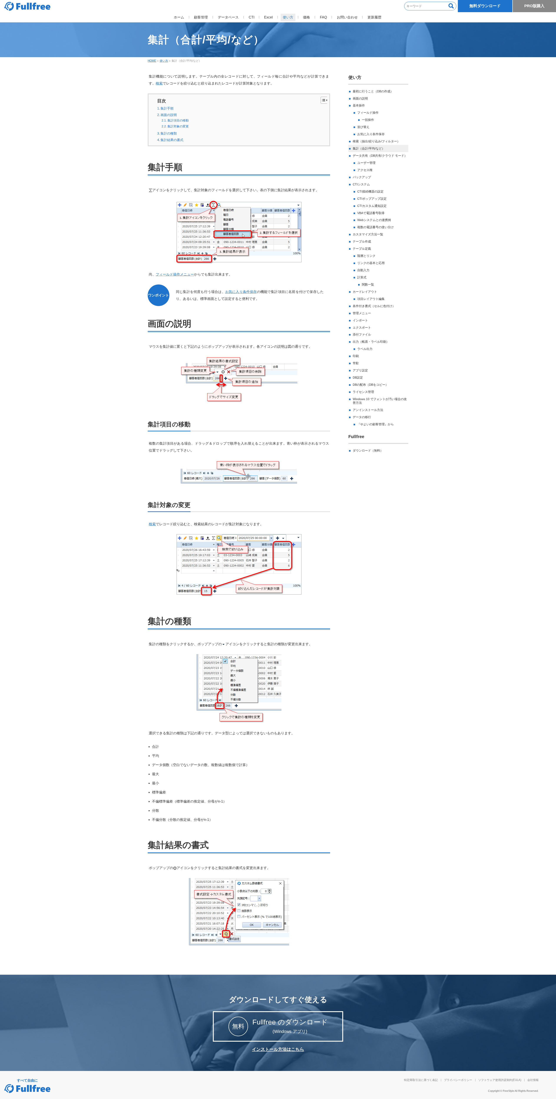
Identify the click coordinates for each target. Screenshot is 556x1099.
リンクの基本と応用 (371, 263)
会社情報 (533, 1080)
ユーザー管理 (366, 163)
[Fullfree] (27, 6)
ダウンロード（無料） (368, 450)
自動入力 (363, 270)
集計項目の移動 (178, 120)
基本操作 (359, 105)
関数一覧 (368, 284)
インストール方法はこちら (278, 1049)
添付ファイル (362, 334)
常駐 (356, 363)
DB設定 (358, 377)
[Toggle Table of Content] (322, 100)
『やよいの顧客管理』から (375, 424)
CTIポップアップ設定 (372, 198)
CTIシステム (361, 184)
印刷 (356, 356)
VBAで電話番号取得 (370, 213)
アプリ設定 (360, 370)
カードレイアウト (365, 291)
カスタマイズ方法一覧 (368, 234)
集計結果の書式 (172, 140)
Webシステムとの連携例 (374, 220)
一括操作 (368, 119)
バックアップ (362, 177)
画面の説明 (169, 115)
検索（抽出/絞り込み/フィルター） (376, 141)
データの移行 (362, 417)
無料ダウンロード (485, 6)
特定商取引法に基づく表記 (421, 1080)
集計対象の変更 (178, 126)
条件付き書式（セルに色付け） (374, 306)
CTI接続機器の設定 (370, 191)
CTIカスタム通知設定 (372, 206)
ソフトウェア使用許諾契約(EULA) (499, 1080)
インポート (360, 320)
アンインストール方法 (368, 410)
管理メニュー (362, 313)
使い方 (354, 77)
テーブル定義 (362, 248)
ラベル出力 (364, 349)
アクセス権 (364, 170)
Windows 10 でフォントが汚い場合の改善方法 (380, 400)
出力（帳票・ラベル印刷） (371, 341)
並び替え (363, 127)
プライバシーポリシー (458, 1080)
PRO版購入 (534, 6)
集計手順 (167, 108)
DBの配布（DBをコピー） (370, 384)
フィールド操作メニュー (175, 274)
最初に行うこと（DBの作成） (373, 91)
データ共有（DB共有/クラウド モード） (380, 155)
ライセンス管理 (363, 392)
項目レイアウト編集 (371, 299)
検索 (159, 83)
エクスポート (362, 327)
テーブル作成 (362, 241)
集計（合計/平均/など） (369, 148)
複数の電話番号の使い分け (375, 227)
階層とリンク (366, 256)
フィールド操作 (368, 112)
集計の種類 (169, 133)
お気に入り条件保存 (241, 292)
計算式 (361, 277)
